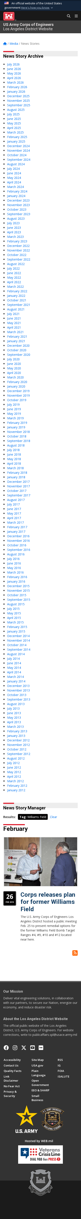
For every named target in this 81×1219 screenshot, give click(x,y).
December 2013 (18, 686)
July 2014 (13, 658)
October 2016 (16, 545)
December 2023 (18, 200)
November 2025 (18, 101)
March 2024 (15, 187)
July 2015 (13, 609)
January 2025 (16, 141)
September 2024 (18, 159)
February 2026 (17, 87)
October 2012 (16, 749)
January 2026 (16, 91)
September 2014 (18, 649)
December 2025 (18, 96)
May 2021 (14, 323)
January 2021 (16, 341)
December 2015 (18, 586)
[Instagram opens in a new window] (15, 1048)
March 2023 (15, 237)
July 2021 (13, 314)
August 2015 (16, 604)
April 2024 (14, 182)
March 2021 (15, 332)
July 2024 (13, 169)
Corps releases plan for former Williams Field (48, 902)
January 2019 (16, 427)
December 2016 (18, 536)
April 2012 (14, 776)
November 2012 (18, 745)
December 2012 (18, 740)
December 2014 (18, 636)
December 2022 (18, 246)
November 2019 (18, 395)
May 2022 (14, 277)
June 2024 (14, 173)
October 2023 (16, 209)
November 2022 (18, 250)
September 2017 (18, 495)
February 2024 (17, 191)
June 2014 (14, 663)
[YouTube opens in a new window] (32, 1048)
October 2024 (16, 155)
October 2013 (16, 695)
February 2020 (17, 382)
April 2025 (14, 128)
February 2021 (17, 336)
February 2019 (17, 423)
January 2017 (16, 531)
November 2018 (18, 432)
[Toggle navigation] (74, 16)
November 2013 (18, 690)
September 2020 (18, 355)
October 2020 (16, 350)
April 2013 (14, 722)
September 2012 (18, 754)
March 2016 (15, 572)
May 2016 (14, 568)
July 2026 (13, 64)
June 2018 (14, 454)
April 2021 (14, 327)
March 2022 (15, 286)
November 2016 (18, 541)
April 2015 (14, 618)
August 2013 (16, 704)
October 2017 (16, 491)
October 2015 (16, 595)
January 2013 (16, 736)
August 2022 (16, 264)
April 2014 (14, 672)
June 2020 (14, 364)
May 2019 (14, 414)
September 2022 (18, 259)
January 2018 (16, 477)
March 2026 (15, 82)
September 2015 (18, 600)
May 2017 (14, 513)
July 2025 (13, 114)
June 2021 (14, 318)
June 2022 (14, 273)
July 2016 (13, 559)
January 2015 (16, 631)
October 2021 (16, 300)
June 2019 (14, 409)
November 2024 (18, 150)
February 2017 (17, 527)
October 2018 (16, 436)
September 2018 (18, 441)
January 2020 (16, 386)
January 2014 (16, 681)
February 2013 (17, 731)
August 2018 (16, 445)
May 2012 (14, 772)
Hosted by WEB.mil (39, 1141)
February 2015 (17, 627)
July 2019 (13, 404)
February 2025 (17, 137)
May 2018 (14, 459)
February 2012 (17, 786)
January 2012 (16, 790)
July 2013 (13, 708)
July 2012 (13, 763)
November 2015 (18, 590)
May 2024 (14, 178)
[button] (37, 8)
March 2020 (15, 377)
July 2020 (13, 359)
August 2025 (16, 110)
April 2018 (14, 463)
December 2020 (18, 345)
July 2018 (13, 450)
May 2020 (14, 368)
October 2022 (16, 255)
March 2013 (15, 727)
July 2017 (13, 504)
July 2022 (13, 268)
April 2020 (14, 373)
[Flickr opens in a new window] (41, 1048)
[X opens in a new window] (23, 1048)
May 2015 (14, 613)
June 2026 (14, 69)
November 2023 (18, 205)
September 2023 (18, 214)
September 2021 (18, 305)
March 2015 (15, 622)
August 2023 (16, 218)
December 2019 (18, 391)
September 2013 (18, 699)
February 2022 (17, 291)
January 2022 (16, 296)
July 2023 (13, 223)
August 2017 (16, 500)
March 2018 (15, 468)
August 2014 (16, 654)
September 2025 (18, 105)
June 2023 (14, 228)
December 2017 (18, 482)
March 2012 (15, 781)
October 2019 (16, 400)
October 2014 (16, 645)
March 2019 (15, 418)
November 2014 (18, 640)
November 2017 (18, 486)
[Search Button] (67, 16)
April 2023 (14, 232)
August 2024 (16, 164)
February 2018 (17, 472)
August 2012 (16, 758)
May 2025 (14, 123)
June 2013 (14, 713)
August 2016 (16, 554)
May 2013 (14, 717)
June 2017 (14, 509)
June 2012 (14, 767)
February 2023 (17, 241)
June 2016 (14, 563)
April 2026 (14, 78)
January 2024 (16, 196)
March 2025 (15, 132)
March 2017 (15, 522)
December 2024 (18, 146)
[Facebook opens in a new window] (6, 1048)
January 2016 (16, 581)
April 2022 (14, 282)
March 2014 (15, 677)
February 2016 (17, 577)
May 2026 (14, 73)
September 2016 (18, 550)
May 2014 (14, 668)
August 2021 (16, 309)
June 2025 (14, 119)
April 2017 (14, 518)
